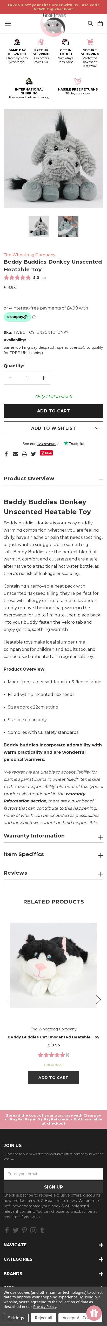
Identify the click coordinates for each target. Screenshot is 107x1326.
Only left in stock (53, 396)
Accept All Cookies (80, 1318)
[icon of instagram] (33, 1230)
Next (98, 999)
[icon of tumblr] (42, 1230)
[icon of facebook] (7, 1230)
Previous (9, 999)
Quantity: (14, 365)
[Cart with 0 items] (100, 24)
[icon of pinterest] (24, 1230)
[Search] (90, 24)
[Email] (15, 454)
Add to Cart (53, 1077)
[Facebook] (6, 454)
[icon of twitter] (15, 1230)
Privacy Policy (44, 1306)
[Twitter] (33, 454)
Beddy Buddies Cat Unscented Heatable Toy (53, 1037)
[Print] (24, 454)
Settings (16, 1318)
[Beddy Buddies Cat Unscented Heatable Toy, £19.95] (53, 965)
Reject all (43, 1318)
